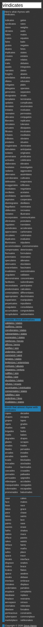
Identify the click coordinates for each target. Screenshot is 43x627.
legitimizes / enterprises (17, 362)
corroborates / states (15, 330)
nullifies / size (12, 373)
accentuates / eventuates (18, 387)
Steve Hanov (30, 625)
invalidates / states (14, 402)
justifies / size (12, 348)
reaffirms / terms (13, 326)
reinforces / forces (14, 341)
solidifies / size (12, 394)
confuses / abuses (14, 366)
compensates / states (16, 391)
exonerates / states (15, 337)
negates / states (13, 359)
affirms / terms (12, 344)
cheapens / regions (14, 369)
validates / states (13, 323)
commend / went (13, 355)
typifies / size (11, 376)
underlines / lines (13, 398)
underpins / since (13, 351)
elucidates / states (14, 380)
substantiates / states (16, 333)
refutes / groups (13, 384)
